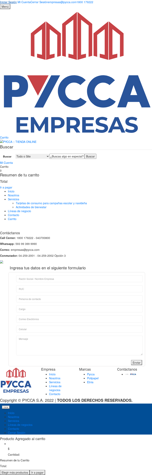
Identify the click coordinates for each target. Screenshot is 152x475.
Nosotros (13, 195)
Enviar (137, 362)
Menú (5, 6)
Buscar (7, 156)
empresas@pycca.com (62, 2)
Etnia (90, 382)
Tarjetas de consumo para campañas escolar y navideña (51, 203)
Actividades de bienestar (31, 207)
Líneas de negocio (19, 211)
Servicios (13, 199)
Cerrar (6, 407)
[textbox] (67, 156)
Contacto (13, 215)
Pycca (91, 374)
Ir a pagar (6, 187)
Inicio (11, 191)
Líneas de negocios (55, 388)
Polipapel (93, 378)
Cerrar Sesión (16, 433)
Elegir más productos (15, 472)
